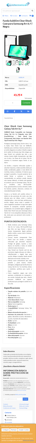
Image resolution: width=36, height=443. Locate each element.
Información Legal (24, 404)
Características (8, 118)
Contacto (24, 16)
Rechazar (14, 430)
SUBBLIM (21, 77)
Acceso (14, 16)
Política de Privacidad (21, 390)
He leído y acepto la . (15, 394)
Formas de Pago (23, 408)
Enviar (25, 399)
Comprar (26, 103)
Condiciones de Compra (9, 408)
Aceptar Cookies (24, 430)
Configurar (5, 430)
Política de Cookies (28, 440)
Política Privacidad (7, 406)
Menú (6, 16)
